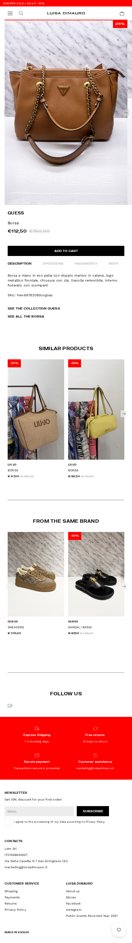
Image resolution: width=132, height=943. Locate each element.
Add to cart (66, 251)
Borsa (13, 470)
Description (19, 263)
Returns (11, 903)
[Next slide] (126, 113)
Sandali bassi (80, 627)
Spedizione (53, 263)
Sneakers (16, 627)
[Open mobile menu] (10, 13)
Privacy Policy (95, 821)
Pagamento (86, 263)
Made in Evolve (17, 932)
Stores (71, 897)
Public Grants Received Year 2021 (92, 915)
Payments (12, 897)
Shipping (11, 891)
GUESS (16, 213)
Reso (113, 263)
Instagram (74, 909)
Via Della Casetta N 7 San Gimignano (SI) (36, 861)
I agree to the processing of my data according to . (59, 821)
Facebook (73, 903)
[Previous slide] (6, 113)
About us (73, 891)
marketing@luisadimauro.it (26, 867)
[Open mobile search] (20, 13)
